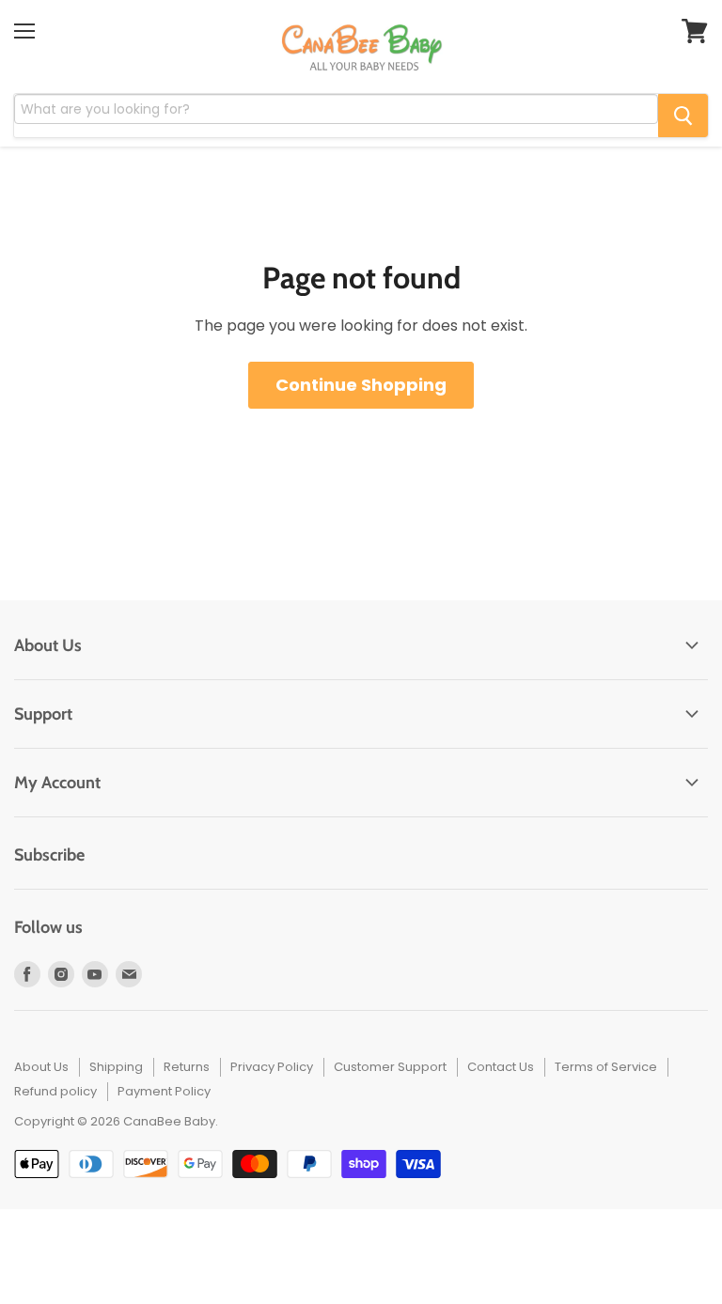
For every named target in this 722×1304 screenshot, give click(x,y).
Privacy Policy (271, 1067)
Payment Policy (164, 1091)
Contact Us (500, 1067)
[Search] (683, 115)
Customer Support (390, 1067)
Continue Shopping (361, 384)
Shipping (116, 1067)
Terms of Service (606, 1067)
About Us (41, 1067)
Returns (187, 1067)
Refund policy (55, 1091)
